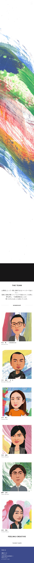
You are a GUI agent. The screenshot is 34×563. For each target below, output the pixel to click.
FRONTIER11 (8, 2)
